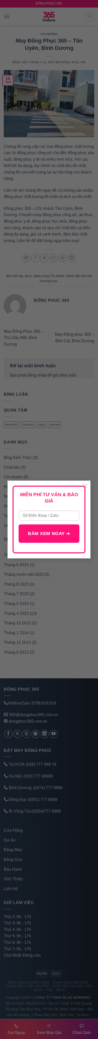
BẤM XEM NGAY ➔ (49, 533)
